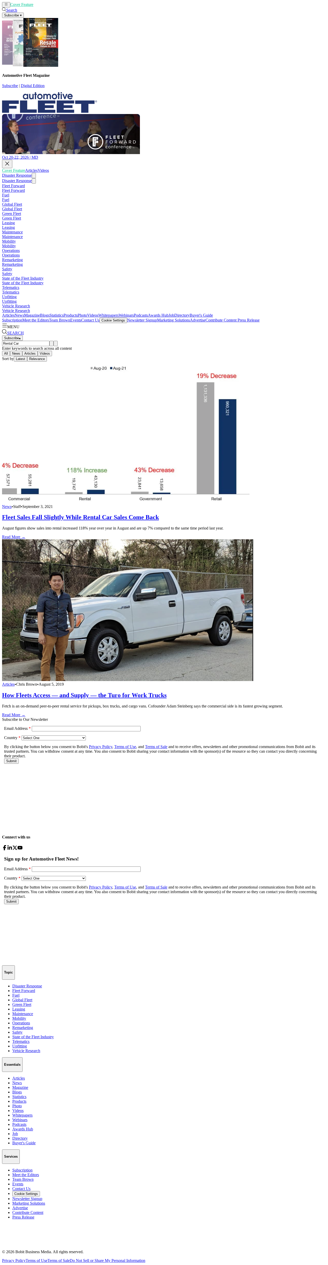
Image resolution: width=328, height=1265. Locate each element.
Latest (20, 359)
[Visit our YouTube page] (20, 849)
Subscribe (10, 85)
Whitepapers (108, 315)
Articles (39, 4)
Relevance (37, 359)
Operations (11, 250)
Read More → (13, 537)
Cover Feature (21, 4)
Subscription (12, 320)
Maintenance (12, 232)
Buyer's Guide (201, 315)
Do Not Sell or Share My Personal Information (107, 1260)
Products (71, 315)
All (6, 353)
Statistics (56, 315)
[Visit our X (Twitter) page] (14, 849)
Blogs (44, 315)
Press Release (248, 320)
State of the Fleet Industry (23, 278)
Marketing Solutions (173, 320)
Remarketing (12, 260)
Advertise (198, 320)
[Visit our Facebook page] (4, 849)
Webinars (126, 315)
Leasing (8, 223)
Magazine (32, 315)
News (19, 315)
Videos (51, 4)
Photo (82, 315)
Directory (182, 315)
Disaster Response (17, 175)
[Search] (51, 343)
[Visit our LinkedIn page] (9, 849)
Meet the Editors (35, 320)
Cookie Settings (113, 320)
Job (171, 315)
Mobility (9, 241)
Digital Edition (33, 85)
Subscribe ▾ (13, 15)
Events (75, 320)
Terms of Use (36, 1260)
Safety (7, 269)
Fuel (5, 195)
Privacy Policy (14, 1260)
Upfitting (9, 297)
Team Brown (59, 320)
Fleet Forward (13, 186)
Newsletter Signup (142, 320)
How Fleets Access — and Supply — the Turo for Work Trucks (84, 695)
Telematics (10, 287)
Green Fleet (11, 213)
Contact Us (90, 320)
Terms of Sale (58, 1260)
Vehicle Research (16, 306)
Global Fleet (12, 204)
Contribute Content (221, 320)
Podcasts (141, 315)
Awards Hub (158, 315)
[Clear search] (56, 343)
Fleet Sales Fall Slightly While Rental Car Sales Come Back (80, 517)
